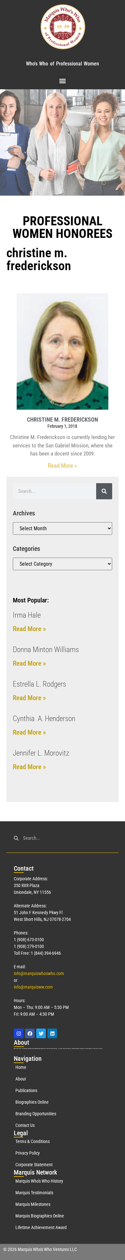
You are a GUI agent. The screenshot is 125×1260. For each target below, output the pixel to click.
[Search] (104, 491)
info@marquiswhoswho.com (39, 973)
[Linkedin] (52, 1033)
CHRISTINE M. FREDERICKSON (62, 419)
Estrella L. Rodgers (39, 684)
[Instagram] (18, 1033)
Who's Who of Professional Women (62, 64)
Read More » (62, 465)
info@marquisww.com (33, 987)
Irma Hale (27, 615)
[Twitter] (41, 1033)
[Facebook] (30, 1033)
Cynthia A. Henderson (44, 718)
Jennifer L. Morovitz (41, 753)
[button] (62, 80)
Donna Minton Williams (46, 649)
